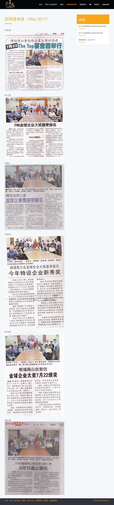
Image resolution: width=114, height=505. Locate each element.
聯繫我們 (83, 4)
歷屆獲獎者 (53, 500)
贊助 (61, 4)
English (105, 4)
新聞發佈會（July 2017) (86, 41)
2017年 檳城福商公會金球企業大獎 (90, 34)
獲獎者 (46, 500)
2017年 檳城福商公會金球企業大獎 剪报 (92, 27)
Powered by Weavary (101, 500)
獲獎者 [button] (96, 4)
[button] (90, 4)
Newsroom (71, 4)
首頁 (40, 4)
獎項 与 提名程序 (51, 4)
